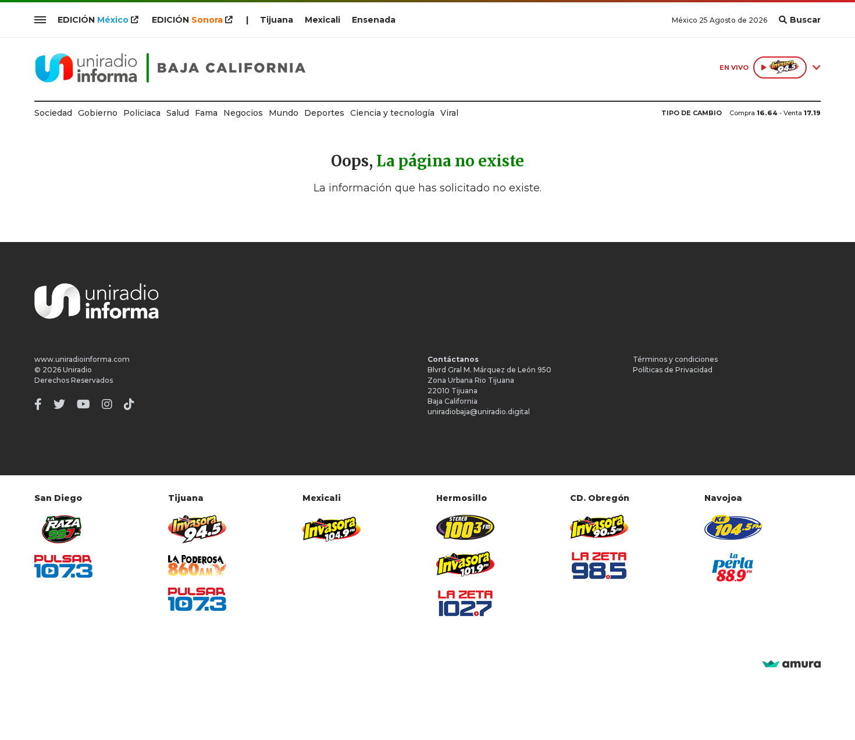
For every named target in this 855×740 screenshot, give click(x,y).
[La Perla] (733, 567)
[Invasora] (63, 529)
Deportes (324, 113)
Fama (206, 113)
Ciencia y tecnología (392, 113)
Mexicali (322, 20)
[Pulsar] (63, 566)
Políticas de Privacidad (672, 369)
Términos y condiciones (675, 359)
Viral (449, 113)
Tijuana (276, 20)
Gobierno (97, 113)
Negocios (243, 113)
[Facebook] (38, 404)
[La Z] (465, 603)
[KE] (733, 527)
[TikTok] (129, 404)
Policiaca (142, 113)
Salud (177, 113)
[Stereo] (465, 527)
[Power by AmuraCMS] (792, 664)
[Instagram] (107, 404)
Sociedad (53, 113)
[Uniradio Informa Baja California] (170, 67)
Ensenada (374, 20)
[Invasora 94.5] (197, 529)
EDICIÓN (93, 20)
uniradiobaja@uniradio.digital (479, 411)
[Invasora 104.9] (331, 528)
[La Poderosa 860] (197, 566)
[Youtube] (83, 404)
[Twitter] (59, 404)
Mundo (283, 113)
